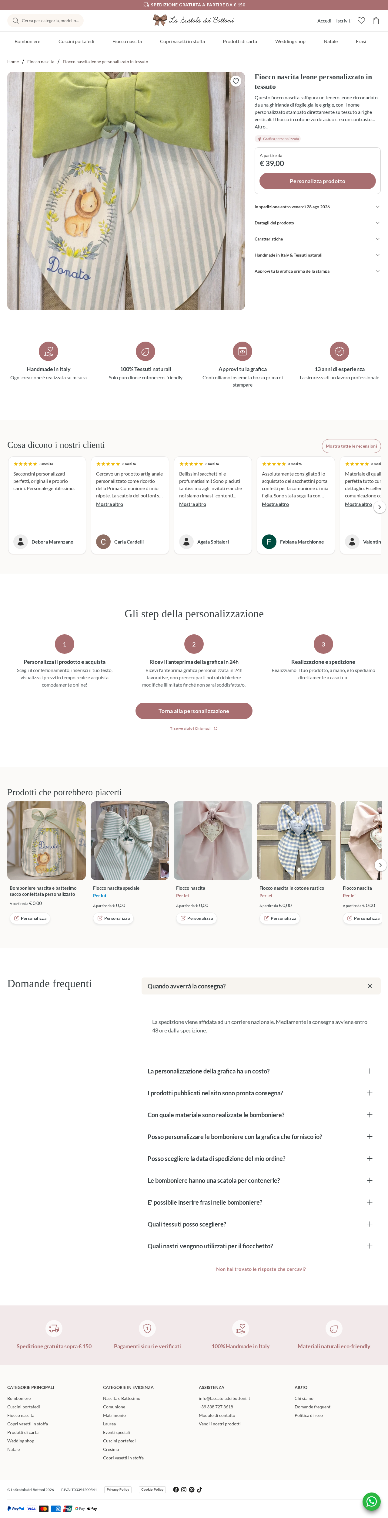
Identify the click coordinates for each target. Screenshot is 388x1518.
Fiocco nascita (127, 41)
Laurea (109, 1423)
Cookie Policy (152, 1489)
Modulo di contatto (217, 1415)
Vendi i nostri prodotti (220, 1423)
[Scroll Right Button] (380, 507)
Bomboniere (27, 41)
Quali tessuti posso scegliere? (187, 1224)
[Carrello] (376, 21)
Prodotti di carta (240, 41)
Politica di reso (309, 1415)
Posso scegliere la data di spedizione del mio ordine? (216, 1158)
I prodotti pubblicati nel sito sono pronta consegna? (215, 1093)
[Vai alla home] (194, 20)
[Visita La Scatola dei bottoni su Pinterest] (192, 1489)
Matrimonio (114, 1415)
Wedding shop (290, 41)
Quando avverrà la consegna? (187, 986)
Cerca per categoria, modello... (50, 20)
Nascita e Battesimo (121, 1398)
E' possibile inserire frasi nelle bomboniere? (205, 1202)
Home (13, 61)
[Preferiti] (361, 21)
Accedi (324, 20)
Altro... (261, 126)
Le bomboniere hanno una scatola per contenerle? (214, 1180)
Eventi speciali (116, 1432)
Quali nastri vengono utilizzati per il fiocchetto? (210, 1246)
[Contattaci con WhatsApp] (372, 1501)
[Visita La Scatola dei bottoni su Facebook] (176, 1489)
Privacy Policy (118, 1489)
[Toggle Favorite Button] (235, 81)
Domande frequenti (313, 1406)
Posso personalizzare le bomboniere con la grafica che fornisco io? (235, 1136)
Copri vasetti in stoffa (182, 41)
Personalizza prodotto (317, 181)
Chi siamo (304, 1398)
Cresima (111, 1449)
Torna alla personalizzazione (194, 711)
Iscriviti (344, 20)
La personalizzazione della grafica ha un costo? (208, 1071)
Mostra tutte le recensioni (351, 446)
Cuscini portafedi (76, 41)
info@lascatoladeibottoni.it (224, 1398)
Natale (331, 41)
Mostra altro (109, 504)
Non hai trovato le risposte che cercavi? (261, 1269)
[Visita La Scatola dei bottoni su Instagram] (183, 1489)
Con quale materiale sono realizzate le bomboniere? (216, 1114)
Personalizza (33, 918)
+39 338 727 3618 (216, 1406)
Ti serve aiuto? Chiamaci (190, 728)
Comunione (114, 1406)
